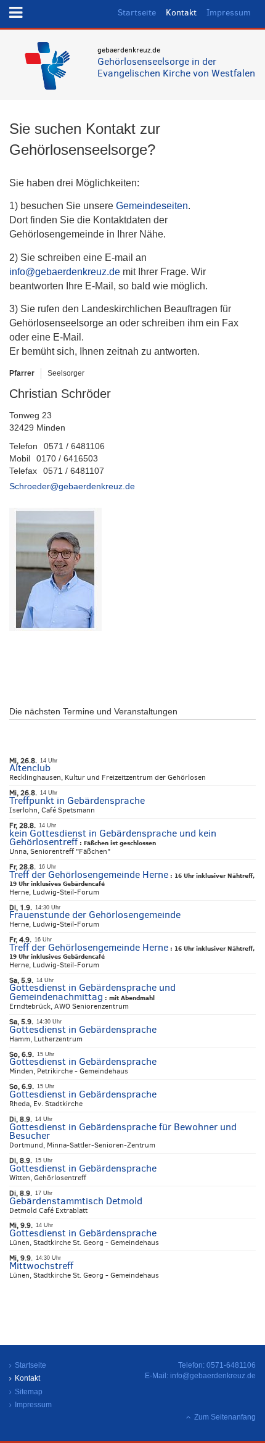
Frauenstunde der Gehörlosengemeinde (95, 914)
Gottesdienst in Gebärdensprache (83, 1029)
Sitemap (29, 1391)
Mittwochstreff (41, 1265)
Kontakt (181, 13)
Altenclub (30, 767)
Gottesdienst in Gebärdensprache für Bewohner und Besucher (123, 1131)
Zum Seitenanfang (225, 1417)
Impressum (228, 13)
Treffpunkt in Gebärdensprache (77, 800)
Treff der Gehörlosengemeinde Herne (88, 874)
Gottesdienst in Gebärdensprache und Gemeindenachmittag (92, 992)
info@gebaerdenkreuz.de (64, 272)
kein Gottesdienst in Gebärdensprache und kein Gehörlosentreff (112, 838)
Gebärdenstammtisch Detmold (75, 1200)
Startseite (137, 13)
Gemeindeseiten (152, 206)
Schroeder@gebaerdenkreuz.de (72, 486)
